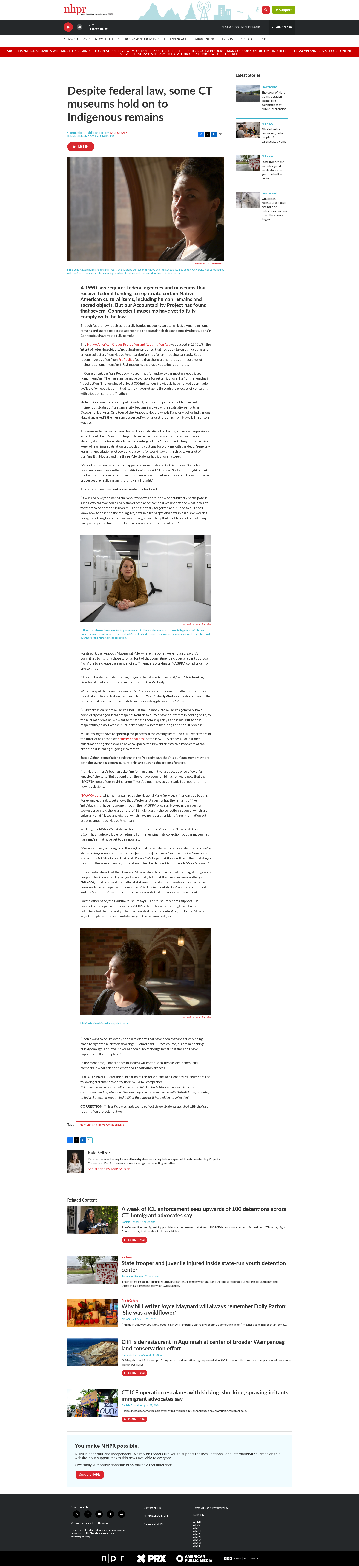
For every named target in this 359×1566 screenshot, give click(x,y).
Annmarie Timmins (132, 1276)
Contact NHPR (152, 1507)
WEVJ (196, 1533)
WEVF (196, 1527)
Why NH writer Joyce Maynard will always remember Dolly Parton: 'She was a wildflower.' (204, 1309)
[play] (68, 27)
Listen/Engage (175, 39)
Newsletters (105, 39)
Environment (269, 87)
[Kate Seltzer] (75, 1161)
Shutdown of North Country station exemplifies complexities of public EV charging (274, 100)
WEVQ (197, 1542)
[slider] (85, 27)
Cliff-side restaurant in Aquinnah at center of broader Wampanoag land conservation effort (203, 1345)
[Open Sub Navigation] (89, 38)
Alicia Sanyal (129, 1319)
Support (285, 10)
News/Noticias (75, 39)
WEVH (197, 1530)
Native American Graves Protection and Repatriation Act (128, 344)
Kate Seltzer (118, 132)
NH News (267, 123)
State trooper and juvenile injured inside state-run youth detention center (273, 170)
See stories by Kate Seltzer (109, 1169)
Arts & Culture (130, 1300)
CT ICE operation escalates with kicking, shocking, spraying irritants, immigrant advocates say (206, 1395)
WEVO (197, 1539)
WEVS (196, 1545)
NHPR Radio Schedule (156, 1515)
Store (266, 39)
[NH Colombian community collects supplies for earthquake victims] (248, 130)
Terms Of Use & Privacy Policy (210, 1507)
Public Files (199, 1515)
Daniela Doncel (130, 1221)
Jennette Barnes (131, 1354)
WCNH (197, 1521)
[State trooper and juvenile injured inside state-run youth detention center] (248, 163)
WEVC (197, 1524)
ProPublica (126, 359)
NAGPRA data (90, 795)
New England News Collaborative (102, 1124)
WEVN (197, 1536)
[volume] (79, 27)
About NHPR (204, 39)
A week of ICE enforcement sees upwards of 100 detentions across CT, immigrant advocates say (204, 1212)
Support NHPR (89, 1474)
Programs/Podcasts (140, 39)
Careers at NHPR (154, 1524)
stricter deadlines (131, 739)
